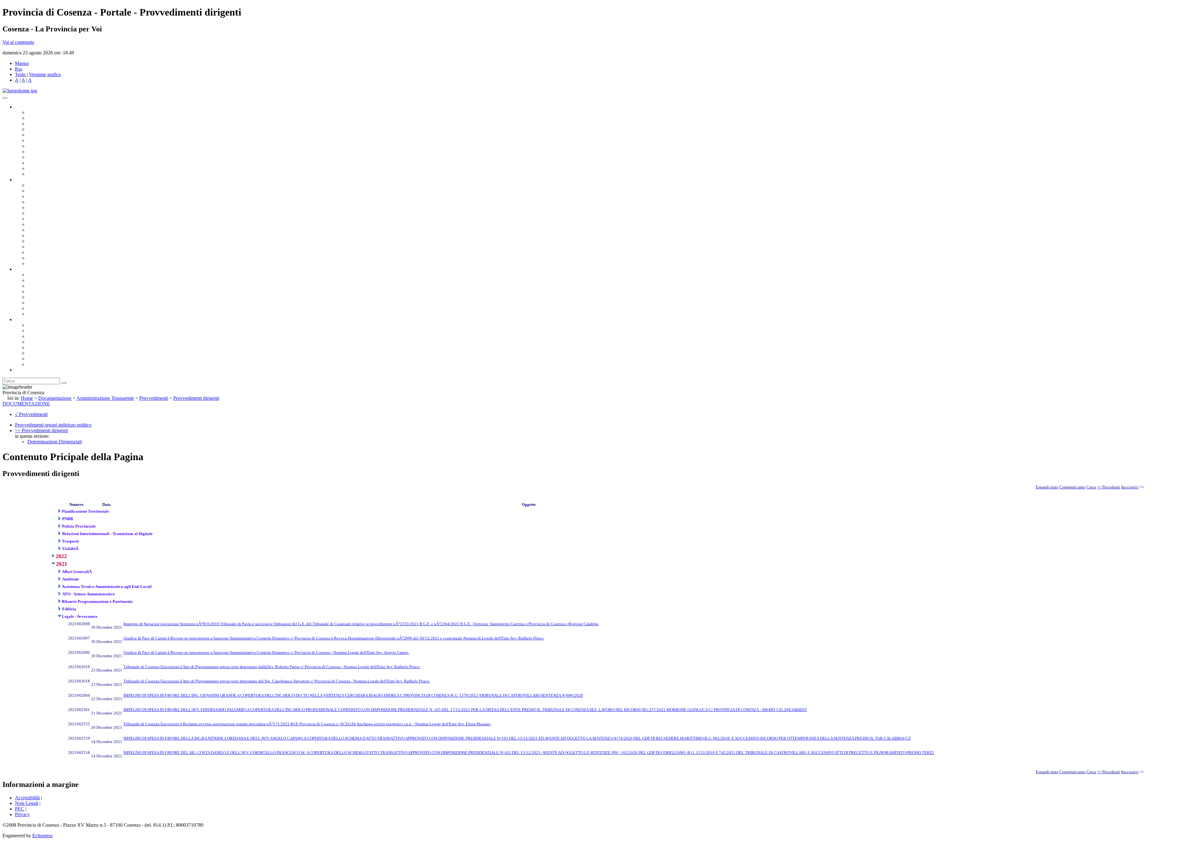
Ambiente (37, 241)
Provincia (24, 319)
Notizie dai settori (44, 168)
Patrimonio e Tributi (47, 218)
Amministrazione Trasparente (56, 297)
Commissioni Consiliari (50, 134)
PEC (19, 808)
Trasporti (36, 230)
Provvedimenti (153, 398)
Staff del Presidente (46, 263)
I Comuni (36, 353)
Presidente (37, 112)
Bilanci (34, 291)
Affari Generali (42, 190)
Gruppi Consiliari (44, 140)
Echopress (42, 835)
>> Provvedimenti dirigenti (41, 430)
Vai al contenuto (18, 42)
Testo (20, 74)
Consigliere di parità (47, 146)
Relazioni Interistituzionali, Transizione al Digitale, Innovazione (89, 213)
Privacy (22, 814)
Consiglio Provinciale (48, 118)
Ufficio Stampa (42, 162)
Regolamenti (39, 314)
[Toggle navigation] (4, 98)
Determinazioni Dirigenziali (54, 441)
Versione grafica (45, 74)
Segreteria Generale (46, 258)
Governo (23, 106)
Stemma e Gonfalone (48, 325)
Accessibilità (27, 797)
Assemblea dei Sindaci (49, 129)
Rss (18, 69)
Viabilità (35, 252)
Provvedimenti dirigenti (196, 398)
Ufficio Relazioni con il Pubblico (59, 157)
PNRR (34, 224)
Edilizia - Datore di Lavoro (53, 246)
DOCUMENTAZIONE (26, 403)
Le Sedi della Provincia (50, 336)
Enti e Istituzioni (43, 364)
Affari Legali (40, 207)
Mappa (22, 63)
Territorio (36, 347)
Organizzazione (30, 179)
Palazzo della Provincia (50, 330)
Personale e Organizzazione (54, 202)
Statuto (34, 308)
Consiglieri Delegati (47, 123)
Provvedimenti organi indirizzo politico (53, 424)
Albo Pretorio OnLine (49, 274)
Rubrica (22, 369)
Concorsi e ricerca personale (55, 286)
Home (27, 398)
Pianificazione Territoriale (52, 235)
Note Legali (26, 803)
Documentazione (31, 269)
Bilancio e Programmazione (54, 196)
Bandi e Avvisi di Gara (49, 280)
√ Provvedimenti (31, 414)
